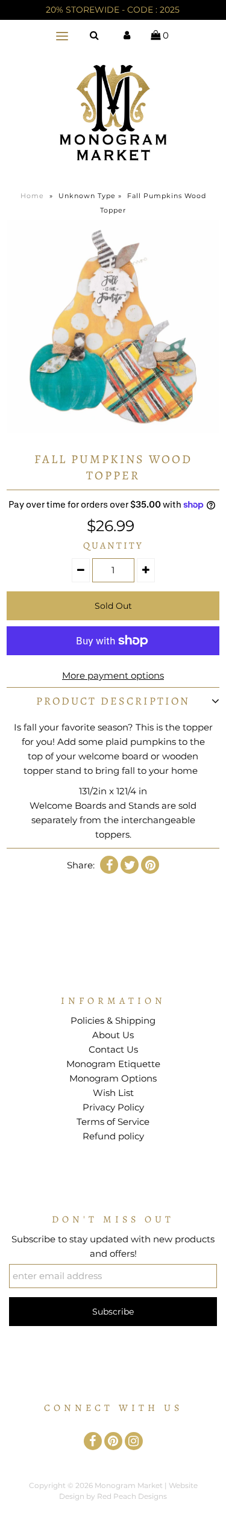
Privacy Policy (113, 1107)
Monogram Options (113, 1078)
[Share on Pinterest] (150, 865)
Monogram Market (129, 1485)
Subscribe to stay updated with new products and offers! (113, 1246)
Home (32, 196)
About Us (113, 1035)
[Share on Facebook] (109, 865)
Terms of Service (113, 1121)
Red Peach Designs (132, 1496)
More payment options (113, 675)
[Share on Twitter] (130, 865)
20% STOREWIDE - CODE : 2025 (113, 9)
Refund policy (113, 1136)
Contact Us (113, 1049)
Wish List (113, 1092)
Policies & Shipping (113, 1020)
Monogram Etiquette (113, 1064)
